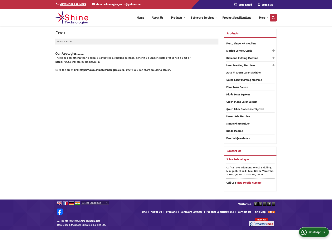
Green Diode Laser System (241, 101)
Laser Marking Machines (240, 65)
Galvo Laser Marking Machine (244, 79)
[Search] (273, 17)
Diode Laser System (238, 94)
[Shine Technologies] (71, 17)
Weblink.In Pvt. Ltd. (95, 224)
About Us (157, 17)
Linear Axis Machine (238, 116)
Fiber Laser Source (237, 87)
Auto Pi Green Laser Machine (243, 72)
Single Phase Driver (238, 123)
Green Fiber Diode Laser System (245, 108)
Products (177, 17)
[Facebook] (60, 211)
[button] (73, 4)
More (262, 17)
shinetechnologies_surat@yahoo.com (118, 4)
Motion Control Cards (239, 50)
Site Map (260, 211)
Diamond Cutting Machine (242, 57)
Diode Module (234, 130)
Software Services (202, 17)
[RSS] (271, 211)
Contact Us (244, 211)
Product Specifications (236, 17)
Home (140, 17)
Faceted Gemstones (238, 138)
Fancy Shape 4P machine (241, 43)
